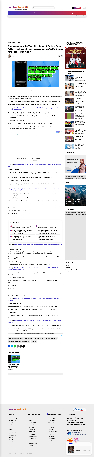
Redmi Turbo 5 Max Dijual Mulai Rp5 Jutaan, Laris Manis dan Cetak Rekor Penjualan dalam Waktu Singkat (46, 238)
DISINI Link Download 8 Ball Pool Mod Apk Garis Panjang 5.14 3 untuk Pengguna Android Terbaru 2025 (22, 232)
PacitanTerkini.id (51, 434)
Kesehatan (41, 13)
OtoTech (48, 13)
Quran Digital (71, 13)
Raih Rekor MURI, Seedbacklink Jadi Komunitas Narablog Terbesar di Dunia (47, 226)
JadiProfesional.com (33, 443)
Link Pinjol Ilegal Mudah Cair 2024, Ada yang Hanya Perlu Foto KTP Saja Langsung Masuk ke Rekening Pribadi (80, 138)
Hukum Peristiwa (26, 13)
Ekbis (18, 13)
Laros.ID (67, 266)
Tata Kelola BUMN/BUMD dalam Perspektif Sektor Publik (75, 200)
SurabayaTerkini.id (52, 425)
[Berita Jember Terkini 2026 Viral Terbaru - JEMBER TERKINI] (18, 9)
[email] (20, 346)
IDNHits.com (31, 427)
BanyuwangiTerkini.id (52, 431)
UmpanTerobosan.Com (71, 269)
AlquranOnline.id (32, 447)
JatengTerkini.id (51, 420)
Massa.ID (67, 267)
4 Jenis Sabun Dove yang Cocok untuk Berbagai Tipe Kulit (79, 146)
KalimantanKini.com (33, 440)
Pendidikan (35, 13)
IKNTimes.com (32, 429)
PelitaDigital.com (32, 433)
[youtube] (83, 2)
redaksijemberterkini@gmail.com (77, 424)
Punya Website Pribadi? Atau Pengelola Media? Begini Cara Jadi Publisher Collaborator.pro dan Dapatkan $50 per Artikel (47, 232)
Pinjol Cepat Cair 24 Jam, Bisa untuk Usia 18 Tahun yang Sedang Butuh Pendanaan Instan (80, 130)
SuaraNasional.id (32, 418)
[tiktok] (85, 2)
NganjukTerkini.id (52, 436)
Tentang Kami (12, 417)
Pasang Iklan (11, 425)
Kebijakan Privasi (12, 420)
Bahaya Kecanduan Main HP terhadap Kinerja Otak (79, 108)
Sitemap (67, 271)
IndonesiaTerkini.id (52, 417)
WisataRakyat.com (32, 438)
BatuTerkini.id (51, 427)
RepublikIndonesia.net (33, 422)
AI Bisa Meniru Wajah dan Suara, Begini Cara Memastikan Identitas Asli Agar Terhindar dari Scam (21, 238)
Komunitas (62, 13)
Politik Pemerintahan (13, 432)
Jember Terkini (12, 13)
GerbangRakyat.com (33, 425)
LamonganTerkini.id (52, 440)
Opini (68, 197)
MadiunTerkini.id (51, 433)
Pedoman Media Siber (13, 418)
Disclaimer (11, 422)
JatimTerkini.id (51, 418)
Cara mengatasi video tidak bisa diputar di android (20, 338)
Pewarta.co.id (31, 417)
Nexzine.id (31, 445)
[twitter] (12, 346)
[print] (18, 346)
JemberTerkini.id (11, 42)
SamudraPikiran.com (33, 436)
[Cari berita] (53, 7)
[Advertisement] (47, 29)
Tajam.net (31, 420)
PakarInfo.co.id (32, 441)
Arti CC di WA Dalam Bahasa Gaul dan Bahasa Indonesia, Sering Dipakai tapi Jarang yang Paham (80, 77)
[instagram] (81, 2)
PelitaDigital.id (32, 434)
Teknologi (18, 42)
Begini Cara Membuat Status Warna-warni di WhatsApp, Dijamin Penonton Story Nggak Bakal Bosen (80, 115)
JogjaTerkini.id (51, 422)
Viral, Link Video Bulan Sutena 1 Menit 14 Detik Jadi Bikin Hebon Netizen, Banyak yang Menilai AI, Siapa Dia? (80, 85)
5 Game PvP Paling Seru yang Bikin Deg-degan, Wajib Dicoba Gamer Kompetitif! (21, 226)
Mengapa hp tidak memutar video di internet (18, 341)
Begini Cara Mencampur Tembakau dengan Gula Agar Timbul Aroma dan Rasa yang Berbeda (80, 100)
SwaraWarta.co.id (32, 424)
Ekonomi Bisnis (12, 433)
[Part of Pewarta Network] (79, 410)
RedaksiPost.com (32, 431)
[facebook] (76, 2)
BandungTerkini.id (52, 424)
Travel (54, 13)
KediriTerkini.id (51, 438)
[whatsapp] (15, 346)
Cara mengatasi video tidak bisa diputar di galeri (45, 338)
